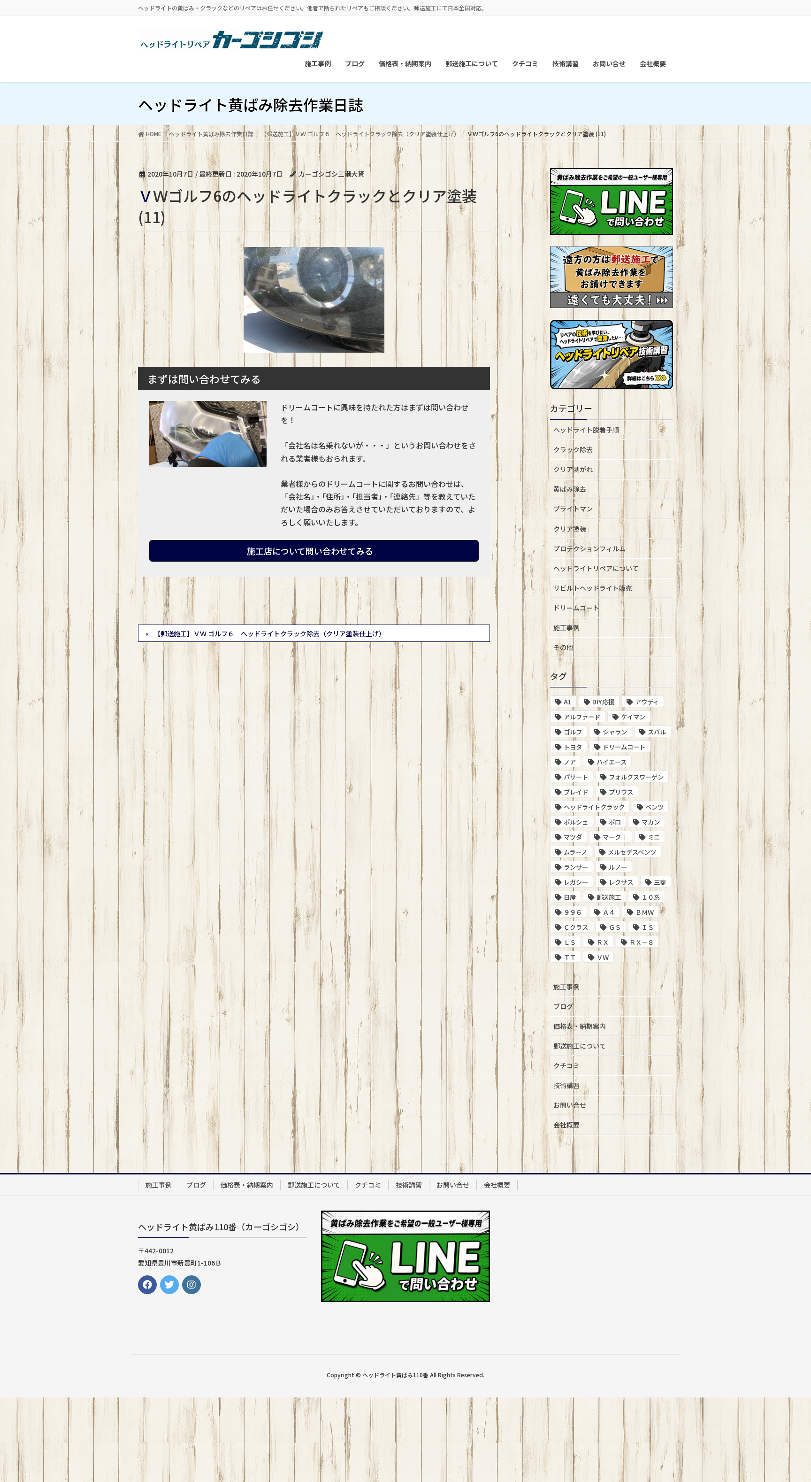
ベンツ (654, 807)
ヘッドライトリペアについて (596, 568)
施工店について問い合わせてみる (311, 551)
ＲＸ (603, 942)
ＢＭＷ (644, 912)
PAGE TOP (783, 1428)
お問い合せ (569, 1105)
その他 (563, 647)
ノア (570, 761)
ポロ (615, 822)
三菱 (660, 882)
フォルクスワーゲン (636, 776)
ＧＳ (615, 927)
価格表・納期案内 (579, 1026)
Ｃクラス (576, 927)
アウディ (647, 701)
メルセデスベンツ (632, 852)
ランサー (576, 867)
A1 (568, 701)
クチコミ (566, 1065)
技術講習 (566, 1085)
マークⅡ (615, 837)
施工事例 (566, 627)
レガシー (576, 882)
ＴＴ (570, 957)
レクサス (621, 882)
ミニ (654, 837)
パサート (576, 776)
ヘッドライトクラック (594, 807)
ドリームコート (576, 607)
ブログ (563, 1006)
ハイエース (612, 761)
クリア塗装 (569, 528)
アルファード (582, 716)
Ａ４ (609, 912)
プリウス (621, 791)
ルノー (618, 867)
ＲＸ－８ (641, 942)
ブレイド (576, 791)
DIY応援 (603, 701)
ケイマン (633, 716)
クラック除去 (573, 449)
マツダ (573, 837)
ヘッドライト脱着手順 (586, 429)
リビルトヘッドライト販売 (592, 588)
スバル (657, 731)
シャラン (615, 731)
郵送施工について (579, 1045)
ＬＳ (570, 942)
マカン (651, 822)
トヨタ (573, 746)
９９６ (573, 912)
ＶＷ (603, 957)
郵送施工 (609, 897)
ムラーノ (575, 852)
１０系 (651, 897)
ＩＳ (648, 927)
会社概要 (566, 1124)
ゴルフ (573, 731)
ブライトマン (573, 508)
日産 (570, 897)
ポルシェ (576, 822)
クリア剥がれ (573, 469)
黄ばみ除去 (569, 489)
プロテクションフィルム (589, 548)
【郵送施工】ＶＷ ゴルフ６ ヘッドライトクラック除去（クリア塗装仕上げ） (269, 633)
